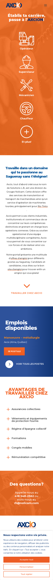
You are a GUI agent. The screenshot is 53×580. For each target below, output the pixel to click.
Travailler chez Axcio (26, 293)
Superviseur (26, 71)
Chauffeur (26, 118)
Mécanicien (26, 95)
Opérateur (26, 48)
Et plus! (26, 141)
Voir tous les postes (30, 364)
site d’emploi (15, 269)
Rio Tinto (43, 206)
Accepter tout (26, 559)
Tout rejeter (26, 574)
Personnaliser (26, 567)
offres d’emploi (19, 258)
